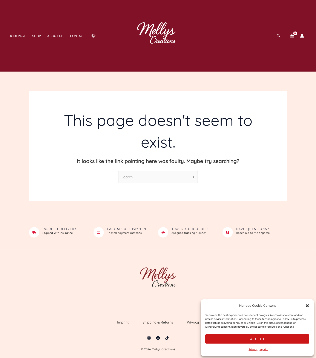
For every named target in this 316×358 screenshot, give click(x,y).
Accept (257, 339)
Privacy (253, 349)
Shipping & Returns (158, 322)
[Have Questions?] (227, 232)
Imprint (264, 349)
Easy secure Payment (127, 229)
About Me (55, 36)
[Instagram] (149, 338)
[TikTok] (167, 338)
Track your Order (190, 229)
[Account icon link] (302, 36)
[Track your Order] (163, 232)
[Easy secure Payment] (99, 232)
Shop (36, 36)
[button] (307, 306)
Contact (77, 36)
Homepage (17, 36)
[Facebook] (158, 338)
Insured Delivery (60, 229)
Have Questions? (252, 229)
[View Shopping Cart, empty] (292, 35)
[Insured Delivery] (34, 232)
